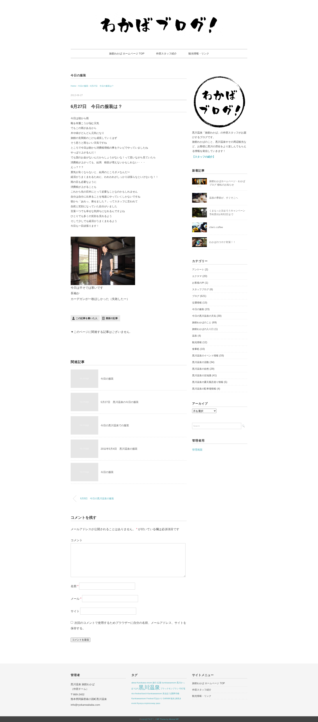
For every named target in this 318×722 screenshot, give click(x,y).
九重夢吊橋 (174, 693)
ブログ (195, 296)
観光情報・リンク (198, 53)
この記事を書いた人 (86, 318)
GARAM (166, 698)
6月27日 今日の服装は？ (102, 86)
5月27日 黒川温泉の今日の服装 (120, 402)
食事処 (195, 349)
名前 (74, 586)
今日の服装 (78, 75)
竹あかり (158, 698)
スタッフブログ (200, 289)
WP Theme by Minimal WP (167, 719)
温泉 (194, 335)
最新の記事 (112, 318)
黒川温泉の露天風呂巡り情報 (207, 382)
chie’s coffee (216, 227)
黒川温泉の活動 (200, 362)
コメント (76, 540)
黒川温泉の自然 (200, 368)
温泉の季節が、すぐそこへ (223, 197)
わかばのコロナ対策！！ (222, 242)
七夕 (136, 688)
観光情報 (197, 342)
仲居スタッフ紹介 (166, 53)
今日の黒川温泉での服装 (115, 425)
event (133, 703)
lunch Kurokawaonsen (152, 693)
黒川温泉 (149, 687)
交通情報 (197, 302)
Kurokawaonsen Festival (142, 698)
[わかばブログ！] (159, 13)
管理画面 (197, 449)
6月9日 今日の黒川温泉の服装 (97, 498)
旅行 (155, 683)
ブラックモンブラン (169, 688)
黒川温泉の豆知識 (201, 375)
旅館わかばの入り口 (203, 329)
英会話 (165, 693)
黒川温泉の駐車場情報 (204, 388)
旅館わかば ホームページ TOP (126, 53)
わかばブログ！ (147, 719)
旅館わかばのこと (201, 322)
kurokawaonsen (169, 683)
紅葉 (159, 683)
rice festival (136, 693)
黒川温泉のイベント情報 (205, 355)
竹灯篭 (182, 688)
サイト (75, 611)
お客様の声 (198, 282)
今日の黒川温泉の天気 (204, 315)
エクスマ (197, 276)
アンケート (198, 269)
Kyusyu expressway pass (148, 703)
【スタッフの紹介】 (203, 156)
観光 (173, 698)
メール (76, 598)
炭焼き (178, 698)
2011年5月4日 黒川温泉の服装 (119, 448)
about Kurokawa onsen (141, 683)
